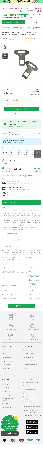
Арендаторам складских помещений (9, 383)
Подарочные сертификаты (31, 386)
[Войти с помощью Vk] (38, 11)
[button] (13, 22)
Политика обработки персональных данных (29, 403)
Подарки (4, 372)
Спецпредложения (7, 357)
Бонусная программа (29, 390)
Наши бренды (6, 368)
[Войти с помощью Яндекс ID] (40, 11)
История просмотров (8, 361)
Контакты (26, 368)
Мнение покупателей (16, 127)
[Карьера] (11, 335)
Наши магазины (6, 364)
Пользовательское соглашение (32, 407)
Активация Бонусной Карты (31, 394)
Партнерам (5, 379)
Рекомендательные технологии (32, 415)
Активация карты (20, 5)
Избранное (5, 354)
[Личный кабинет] (32, 336)
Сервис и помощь (29, 346)
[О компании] (11, 316)
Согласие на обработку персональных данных (30, 411)
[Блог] (32, 316)
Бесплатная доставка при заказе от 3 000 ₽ (21, 184)
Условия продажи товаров (30, 382)
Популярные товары (7, 350)
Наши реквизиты (6, 407)
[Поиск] (25, 16)
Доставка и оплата (28, 353)
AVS (30, 267)
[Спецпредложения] (32, 326)
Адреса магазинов (7, 5)
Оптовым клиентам (32, 5)
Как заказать (26, 350)
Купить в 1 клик (21, 114)
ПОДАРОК (10, 433)
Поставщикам (5, 387)
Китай (31, 271)
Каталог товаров (7, 346)
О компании (5, 403)
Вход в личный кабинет (30, 364)
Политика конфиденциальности (29, 398)
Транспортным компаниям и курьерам (10, 399)
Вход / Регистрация (28, 11)
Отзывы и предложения (30, 361)
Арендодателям (6, 391)
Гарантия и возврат (28, 357)
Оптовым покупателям (8, 395)
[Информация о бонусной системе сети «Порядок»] (17, 100)
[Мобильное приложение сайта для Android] (32, 422)
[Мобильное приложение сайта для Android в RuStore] (32, 432)
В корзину (22, 109)
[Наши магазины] (11, 326)
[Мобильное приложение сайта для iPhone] (32, 427)
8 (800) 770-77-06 (27, 8)
